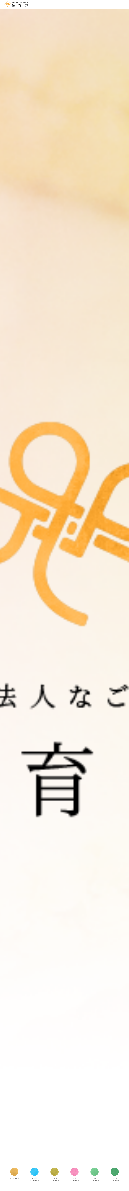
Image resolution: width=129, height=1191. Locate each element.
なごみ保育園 (14, 1178)
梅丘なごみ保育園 (74, 1179)
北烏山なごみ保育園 (94, 1179)
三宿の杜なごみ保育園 (114, 1179)
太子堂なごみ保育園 (54, 1179)
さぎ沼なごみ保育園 (34, 1179)
